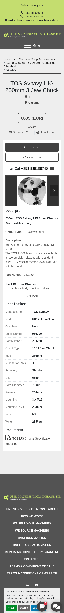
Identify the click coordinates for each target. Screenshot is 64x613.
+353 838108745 (33, 12)
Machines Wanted (32, 537)
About (53, 509)
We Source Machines (32, 530)
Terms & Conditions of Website (32, 573)
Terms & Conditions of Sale (32, 566)
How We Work (32, 516)
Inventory (14, 509)
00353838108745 (34, 16)
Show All (32, 295)
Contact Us (32, 157)
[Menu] (27, 46)
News (40, 509)
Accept (11, 607)
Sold (29, 509)
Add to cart (32, 147)
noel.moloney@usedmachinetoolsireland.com (33, 20)
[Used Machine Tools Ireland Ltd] (32, 497)
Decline (24, 607)
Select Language (30, 5)
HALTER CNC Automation (32, 544)
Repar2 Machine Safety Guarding (32, 552)
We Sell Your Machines (32, 523)
